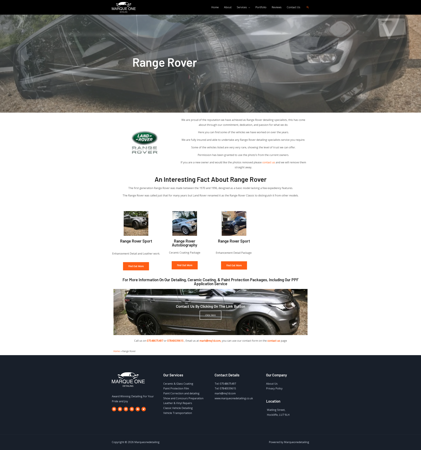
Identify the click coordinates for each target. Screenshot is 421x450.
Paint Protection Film (176, 388)
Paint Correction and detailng (181, 393)
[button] (136, 266)
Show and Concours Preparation (183, 398)
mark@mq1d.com (225, 393)
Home (215, 7)
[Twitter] (143, 409)
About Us (272, 383)
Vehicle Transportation (177, 413)
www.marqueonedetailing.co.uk (234, 398)
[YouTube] (138, 409)
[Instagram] (120, 409)
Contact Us (293, 7)
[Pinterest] (132, 409)
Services (242, 7)
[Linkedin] (126, 409)
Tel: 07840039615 (225, 388)
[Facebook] (114, 409)
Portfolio (260, 7)
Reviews (277, 7)
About (228, 7)
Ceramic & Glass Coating (178, 383)
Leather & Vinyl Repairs (177, 403)
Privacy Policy (274, 388)
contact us (268, 162)
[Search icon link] (307, 7)
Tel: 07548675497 (225, 383)
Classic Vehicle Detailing (178, 408)
